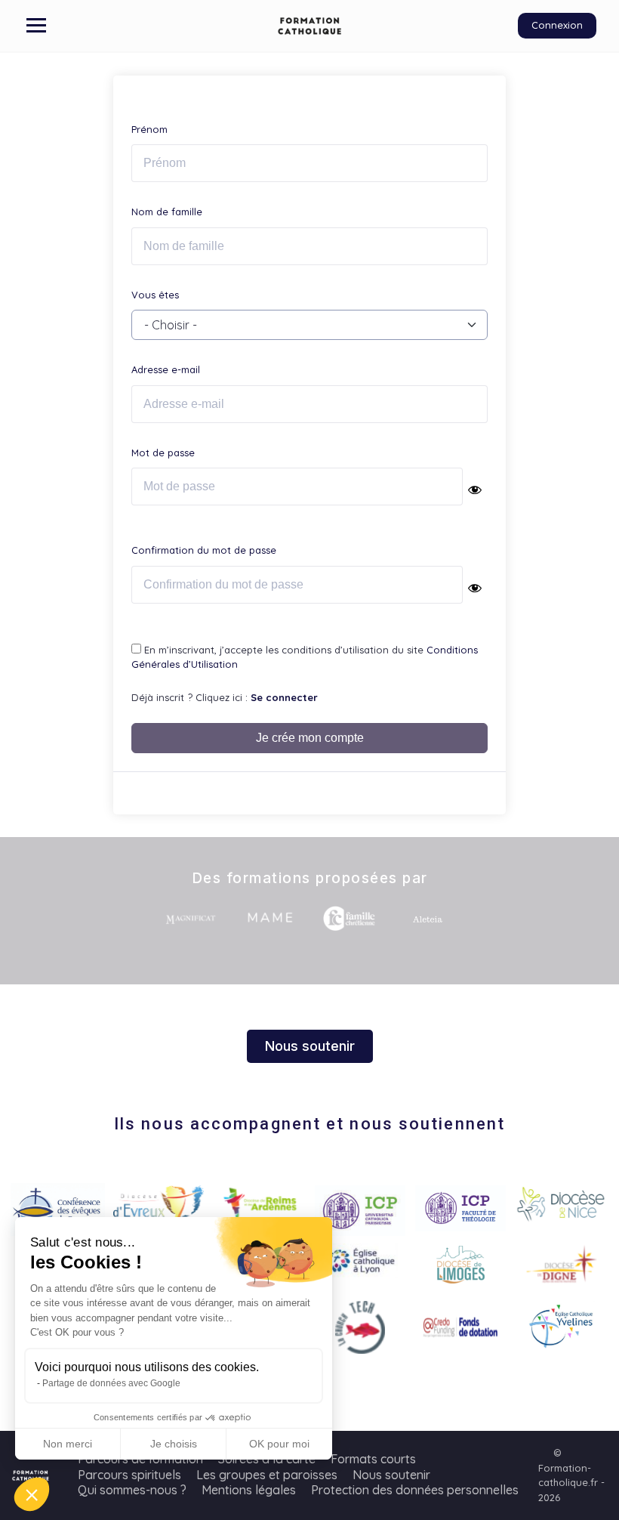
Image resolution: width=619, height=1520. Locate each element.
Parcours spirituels (129, 1474)
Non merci (67, 1444)
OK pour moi (279, 1444)
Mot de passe (163, 452)
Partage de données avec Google (111, 1383)
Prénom (149, 129)
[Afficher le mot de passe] (475, 489)
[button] (32, 1494)
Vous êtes (155, 295)
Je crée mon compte (310, 737)
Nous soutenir (391, 1474)
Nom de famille (166, 211)
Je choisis (173, 1444)
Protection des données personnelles (415, 1489)
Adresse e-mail (165, 369)
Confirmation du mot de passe (203, 550)
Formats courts (373, 1458)
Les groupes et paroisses (266, 1474)
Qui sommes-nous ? (132, 1489)
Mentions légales (249, 1489)
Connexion (557, 25)
